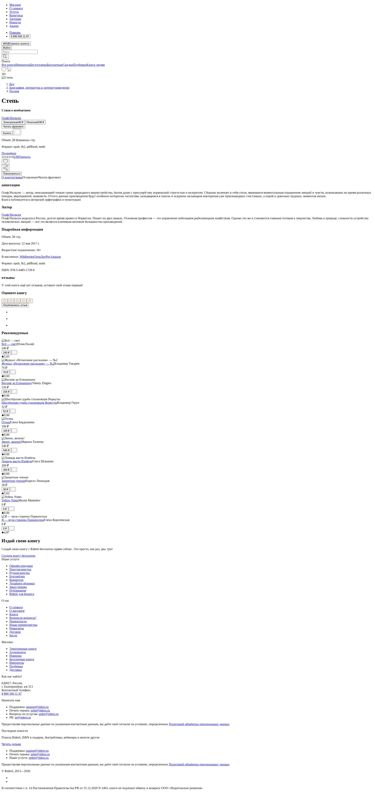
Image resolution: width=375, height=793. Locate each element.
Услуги (14, 11)
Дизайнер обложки (22, 583)
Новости (15, 22)
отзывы (17, 177)
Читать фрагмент (13, 126)
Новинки (15, 655)
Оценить (24, 156)
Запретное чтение (13, 480)
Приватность (18, 621)
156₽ (6, 391)
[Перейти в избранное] (4, 70)
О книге (7, 177)
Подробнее (9, 153)
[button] (187, 56)
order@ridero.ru (49, 714)
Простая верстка (20, 569)
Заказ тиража (18, 587)
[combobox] (187, 52)
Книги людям (96, 64)
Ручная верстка (19, 573)
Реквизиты (16, 628)
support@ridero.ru (37, 707)
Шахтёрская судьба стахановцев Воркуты (29, 402)
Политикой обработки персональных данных (199, 724)
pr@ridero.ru (23, 717)
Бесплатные (55, 64)
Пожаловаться (11, 173)
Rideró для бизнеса (21, 594)
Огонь (6, 422)
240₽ (6, 352)
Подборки (80, 64)
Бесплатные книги (21, 659)
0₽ (5, 508)
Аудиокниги (17, 652)
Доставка (15, 669)
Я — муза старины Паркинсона (23, 520)
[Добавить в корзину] (17, 132)
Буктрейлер (17, 576)
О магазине (17, 610)
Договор (15, 632)
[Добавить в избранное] (5, 162)
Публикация (17, 590)
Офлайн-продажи (21, 565)
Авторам (15, 19)
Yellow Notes (10, 500)
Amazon (55, 256)
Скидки (68, 64)
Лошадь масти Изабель (17, 461)
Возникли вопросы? (22, 617)
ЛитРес (45, 256)
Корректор (16, 580)
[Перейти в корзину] (9, 70)
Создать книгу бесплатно (18, 555)
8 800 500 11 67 (12, 693)
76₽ (5, 372)
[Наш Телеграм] (11, 781)
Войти (6, 47)
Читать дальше (11, 744)
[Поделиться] (5, 168)
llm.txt (13, 635)
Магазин (15, 4)
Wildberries (27, 256)
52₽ (5, 411)
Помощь (15, 32)
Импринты (22, 64)
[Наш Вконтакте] (11, 777)
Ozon (37, 256)
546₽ (6, 450)
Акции (14, 26)
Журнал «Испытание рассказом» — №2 (28, 363)
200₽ (6, 469)
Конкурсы (16, 15)
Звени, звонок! (11, 441)
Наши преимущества (23, 625)
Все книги (8, 64)
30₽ (5, 489)
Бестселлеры (38, 64)
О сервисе (16, 8)
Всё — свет (9, 344)
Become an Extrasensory (17, 383)
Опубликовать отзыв (15, 305)
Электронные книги (23, 648)
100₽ (6, 430)
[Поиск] (5, 57)
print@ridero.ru (40, 710)
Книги (13, 614)
